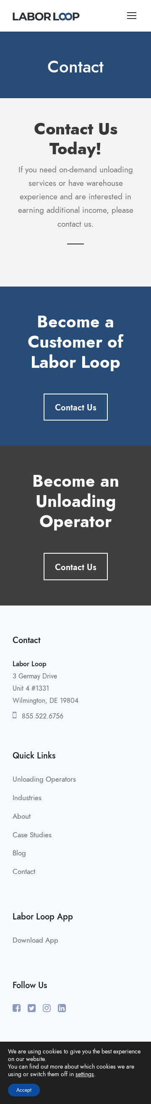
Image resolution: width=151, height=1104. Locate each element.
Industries (27, 798)
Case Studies (32, 835)
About (22, 816)
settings (85, 1074)
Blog (19, 853)
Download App (35, 940)
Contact (24, 871)
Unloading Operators (44, 779)
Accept (23, 1090)
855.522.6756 (41, 716)
